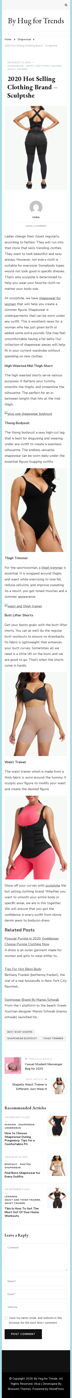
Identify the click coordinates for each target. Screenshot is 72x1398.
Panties (25, 1164)
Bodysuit (11, 1164)
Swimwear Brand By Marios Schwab (32, 999)
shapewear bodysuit (22, 1038)
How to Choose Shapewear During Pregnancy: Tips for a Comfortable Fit (20, 1138)
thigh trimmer (53, 1038)
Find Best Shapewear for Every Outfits (22, 1175)
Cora (36, 217)
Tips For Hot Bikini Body (23, 969)
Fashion (10, 1124)
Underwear (13, 1127)
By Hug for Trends (36, 20)
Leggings (11, 1196)
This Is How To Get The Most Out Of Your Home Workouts (22, 1212)
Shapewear (15, 65)
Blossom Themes (19, 1389)
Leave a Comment (36, 226)
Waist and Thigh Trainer (43, 65)
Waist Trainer (17, 69)
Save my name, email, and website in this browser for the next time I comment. (35, 1320)
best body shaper (19, 1032)
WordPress (56, 1389)
